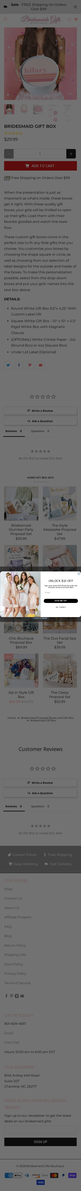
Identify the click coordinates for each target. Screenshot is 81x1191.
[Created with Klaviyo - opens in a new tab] (40, 618)
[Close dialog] (79, 573)
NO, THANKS (61, 607)
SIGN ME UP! (60, 601)
